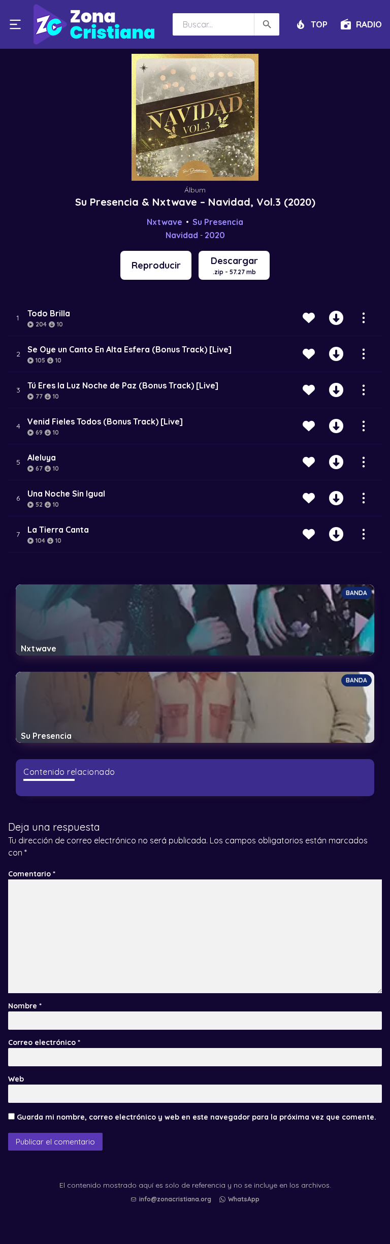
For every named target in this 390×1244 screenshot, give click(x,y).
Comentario (31, 873)
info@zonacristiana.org (175, 1199)
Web (16, 1079)
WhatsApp (243, 1199)
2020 (215, 235)
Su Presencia (217, 222)
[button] (197, 1209)
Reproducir (156, 265)
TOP (319, 24)
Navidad (182, 235)
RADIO (369, 24)
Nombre (25, 1005)
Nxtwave (164, 222)
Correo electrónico (44, 1042)
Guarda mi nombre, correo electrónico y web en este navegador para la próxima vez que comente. (196, 1117)
